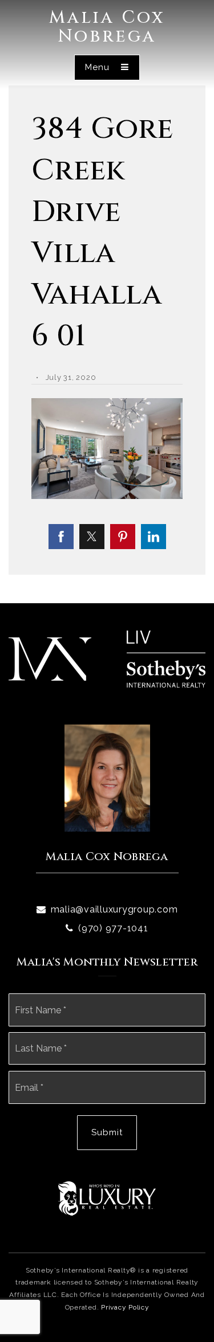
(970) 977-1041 (113, 928)
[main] (107, 301)
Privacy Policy (125, 1307)
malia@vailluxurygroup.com (114, 909)
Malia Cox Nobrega (107, 27)
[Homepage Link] (50, 658)
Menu (98, 67)
